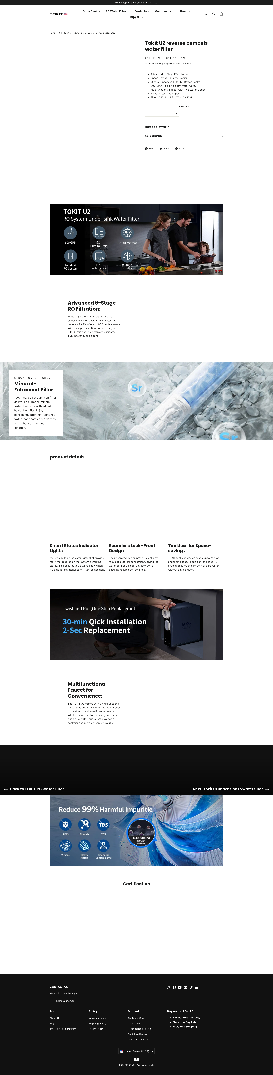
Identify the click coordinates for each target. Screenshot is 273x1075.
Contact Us (134, 1023)
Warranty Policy (97, 1018)
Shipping (163, 63)
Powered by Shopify (145, 1065)
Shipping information (157, 126)
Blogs (53, 1023)
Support (135, 17)
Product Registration (139, 1028)
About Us (55, 1018)
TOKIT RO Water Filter (67, 33)
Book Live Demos (137, 1034)
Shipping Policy (97, 1023)
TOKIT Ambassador (138, 1039)
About (183, 11)
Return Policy (96, 1028)
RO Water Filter (116, 11)
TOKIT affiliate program (63, 1028)
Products (141, 11)
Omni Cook (90, 11)
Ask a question (153, 135)
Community (163, 11)
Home (52, 33)
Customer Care (136, 1018)
